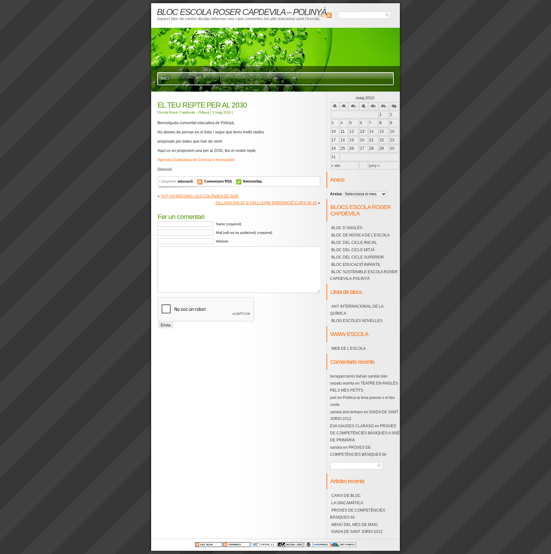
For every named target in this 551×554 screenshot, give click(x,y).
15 (381, 131)
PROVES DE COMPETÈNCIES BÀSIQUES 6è (357, 514)
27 (362, 148)
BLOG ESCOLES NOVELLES (356, 320)
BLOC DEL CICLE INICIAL (354, 242)
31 (333, 157)
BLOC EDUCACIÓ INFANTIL (356, 264)
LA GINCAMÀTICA (347, 503)
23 (392, 140)
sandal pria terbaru (346, 412)
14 (371, 131)
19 (351, 140)
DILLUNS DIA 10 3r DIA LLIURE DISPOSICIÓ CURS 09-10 (266, 203)
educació (185, 181)
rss (322, 15)
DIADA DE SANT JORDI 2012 (357, 531)
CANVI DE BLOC (346, 495)
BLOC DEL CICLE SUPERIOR (357, 257)
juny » (374, 165)
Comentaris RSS (218, 181)
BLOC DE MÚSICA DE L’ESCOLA (360, 235)
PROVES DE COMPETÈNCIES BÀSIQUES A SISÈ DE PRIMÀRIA (365, 433)
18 (343, 140)
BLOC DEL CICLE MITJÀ (353, 250)
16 (392, 131)
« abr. (336, 165)
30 (392, 148)
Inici (165, 78)
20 (362, 140)
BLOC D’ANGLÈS (346, 228)
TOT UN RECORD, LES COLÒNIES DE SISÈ (200, 196)
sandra (336, 447)
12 (351, 131)
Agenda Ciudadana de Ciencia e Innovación (196, 160)
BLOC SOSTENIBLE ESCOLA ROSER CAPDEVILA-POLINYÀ (364, 275)
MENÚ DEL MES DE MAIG (354, 524)
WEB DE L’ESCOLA (348, 348)
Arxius (336, 194)
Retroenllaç (252, 181)
